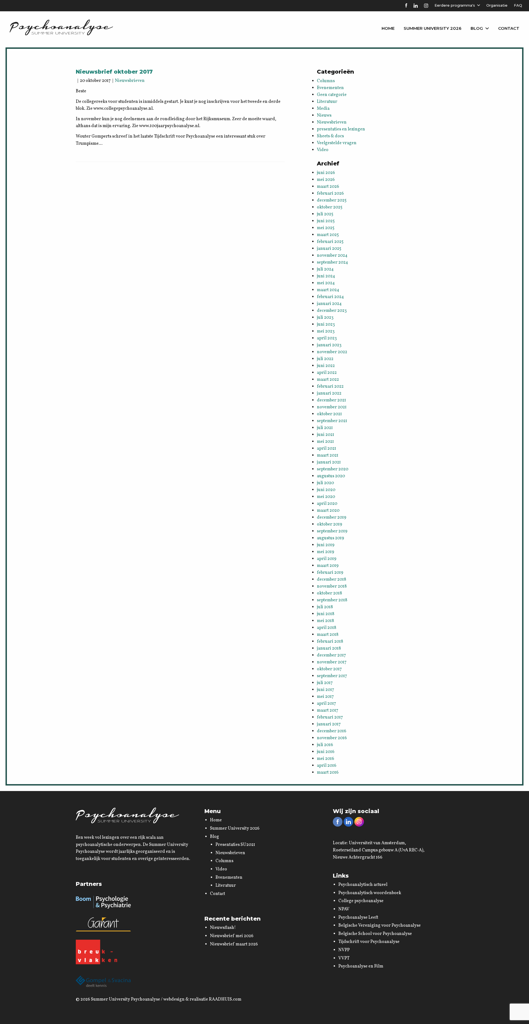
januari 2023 (329, 345)
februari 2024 (330, 297)
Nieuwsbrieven (130, 81)
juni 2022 (326, 366)
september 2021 (332, 421)
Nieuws (324, 115)
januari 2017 (329, 724)
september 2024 (332, 262)
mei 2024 (326, 283)
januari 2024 (329, 304)
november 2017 (332, 662)
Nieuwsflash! (223, 928)
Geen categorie (332, 95)
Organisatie (497, 5)
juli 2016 (325, 745)
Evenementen (330, 88)
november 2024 (332, 256)
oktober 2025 (329, 207)
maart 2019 (328, 566)
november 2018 (332, 586)
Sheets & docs (330, 136)
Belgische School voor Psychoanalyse (375, 934)
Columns (326, 81)
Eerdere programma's (454, 5)
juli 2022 (325, 359)
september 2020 (332, 469)
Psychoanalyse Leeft (358, 918)
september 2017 (332, 676)
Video (322, 150)
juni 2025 (326, 221)
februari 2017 (330, 717)
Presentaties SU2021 (235, 845)
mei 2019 (325, 552)
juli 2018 (325, 607)
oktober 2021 (329, 414)
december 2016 (331, 731)
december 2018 (331, 580)
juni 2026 (326, 173)
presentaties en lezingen (341, 129)
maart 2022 (328, 380)
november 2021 (332, 407)
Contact (508, 28)
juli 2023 (325, 318)
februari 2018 (330, 642)
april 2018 (326, 628)
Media (323, 109)
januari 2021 (329, 462)
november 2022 (332, 352)
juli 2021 (325, 428)
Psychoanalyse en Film (360, 966)
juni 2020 (326, 490)
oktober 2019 (329, 524)
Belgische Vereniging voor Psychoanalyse (379, 926)
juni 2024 (326, 276)
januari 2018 (329, 648)
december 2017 (331, 655)
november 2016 (332, 738)
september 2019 (332, 531)
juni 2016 (325, 752)
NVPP (344, 950)
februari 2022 (330, 387)
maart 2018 (327, 635)
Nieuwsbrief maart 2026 (234, 944)
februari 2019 (330, 573)
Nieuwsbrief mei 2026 (231, 936)
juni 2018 (325, 614)
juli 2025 (325, 214)
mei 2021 (325, 442)
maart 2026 (328, 187)
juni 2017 (325, 690)
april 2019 (326, 559)
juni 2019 (325, 545)
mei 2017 (325, 697)
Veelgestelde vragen (337, 143)
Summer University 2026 (432, 28)
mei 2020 (326, 497)
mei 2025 (325, 228)
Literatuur (327, 102)
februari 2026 (330, 194)
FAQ (518, 5)
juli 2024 (325, 269)
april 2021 (326, 449)
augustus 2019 (330, 538)
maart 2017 (327, 710)
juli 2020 (325, 483)
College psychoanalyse (361, 901)
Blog (477, 28)
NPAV (343, 909)
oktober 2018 (329, 593)
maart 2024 (328, 290)
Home (388, 28)
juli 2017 (325, 683)
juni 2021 (325, 435)
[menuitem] (388, 28)
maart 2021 (327, 455)
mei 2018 (325, 621)
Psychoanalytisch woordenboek (369, 893)
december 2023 (332, 311)
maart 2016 (328, 773)
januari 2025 (329, 249)
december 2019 (331, 517)
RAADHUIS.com (225, 999)
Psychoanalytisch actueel (362, 885)
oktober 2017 (329, 669)
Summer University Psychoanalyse (125, 999)
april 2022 (327, 373)
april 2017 (326, 704)
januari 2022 (329, 393)
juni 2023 (326, 324)
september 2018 (332, 600)
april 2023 (327, 338)
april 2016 (326, 766)
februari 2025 (330, 242)
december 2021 (331, 400)
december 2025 (332, 200)
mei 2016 (325, 759)
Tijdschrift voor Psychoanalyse (369, 942)
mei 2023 (325, 331)
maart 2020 (328, 511)
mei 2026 (326, 180)
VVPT (344, 958)
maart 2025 (328, 235)
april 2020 (327, 504)
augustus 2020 (331, 476)
